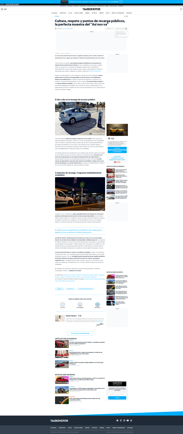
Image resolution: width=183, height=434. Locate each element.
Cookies (121, 432)
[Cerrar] (127, 31)
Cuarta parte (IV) (70, 281)
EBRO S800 (82, 6)
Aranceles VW (100, 6)
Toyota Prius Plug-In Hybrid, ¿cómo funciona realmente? (81, 277)
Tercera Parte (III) (59, 281)
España (106, 6)
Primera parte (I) (88, 279)
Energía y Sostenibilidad (118, 13)
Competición (62, 13)
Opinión (59, 289)
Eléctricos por (8, 4)
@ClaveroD (65, 28)
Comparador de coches (117, 158)
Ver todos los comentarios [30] (80, 333)
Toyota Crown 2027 (91, 6)
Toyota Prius (70, 289)
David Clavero (59, 28)
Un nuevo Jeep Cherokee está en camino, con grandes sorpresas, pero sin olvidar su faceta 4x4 (79, 55)
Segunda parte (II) (99, 279)
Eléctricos (94, 13)
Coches (70, 13)
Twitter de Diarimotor (95, 71)
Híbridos (101, 13)
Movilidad (129, 13)
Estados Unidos (113, 6)
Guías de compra (78, 13)
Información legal (115, 432)
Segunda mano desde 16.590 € (117, 159)
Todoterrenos (63, 6)
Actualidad (54, 13)
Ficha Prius (117, 148)
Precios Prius (117, 156)
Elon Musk (70, 6)
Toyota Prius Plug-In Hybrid (85, 289)
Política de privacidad (128, 432)
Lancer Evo (76, 6)
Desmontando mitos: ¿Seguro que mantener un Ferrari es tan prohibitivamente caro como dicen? (80, 58)
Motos (107, 13)
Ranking (87, 13)
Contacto (109, 432)
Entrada (57, 16)
